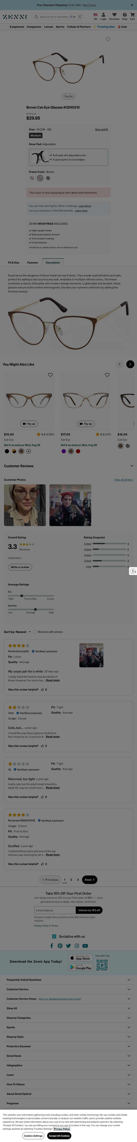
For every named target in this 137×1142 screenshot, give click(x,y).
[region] (68, 1126)
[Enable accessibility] (133, 571)
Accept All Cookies (59, 1135)
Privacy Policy (62, 1128)
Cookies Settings (33, 1135)
